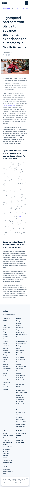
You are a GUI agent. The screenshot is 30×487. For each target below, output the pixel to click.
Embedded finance (21, 334)
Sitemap (5, 458)
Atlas (4, 325)
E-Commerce (20, 332)
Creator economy (21, 359)
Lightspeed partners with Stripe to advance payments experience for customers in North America (14, 32)
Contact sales (20, 442)
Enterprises (19, 321)
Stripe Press (19, 440)
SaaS (17, 355)
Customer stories (8, 435)
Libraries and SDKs (21, 422)
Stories (19, 9)
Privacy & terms (7, 447)
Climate (5, 339)
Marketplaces (20, 346)
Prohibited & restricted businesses (6, 451)
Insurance (19, 371)
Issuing (5, 359)
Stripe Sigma (6, 382)
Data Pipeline (6, 346)
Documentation (20, 412)
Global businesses (21, 341)
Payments (6, 371)
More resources (7, 462)
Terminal (5, 387)
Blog (4, 438)
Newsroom (6, 9)
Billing (4, 332)
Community (6, 440)
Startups (18, 323)
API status (19, 417)
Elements (5, 348)
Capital (5, 334)
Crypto (5, 343)
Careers (18, 435)
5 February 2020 (7, 52)
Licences (5, 455)
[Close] (27, 479)
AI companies (20, 357)
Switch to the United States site (12, 483)
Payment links (7, 368)
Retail (18, 386)
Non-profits (19, 377)
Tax (4, 384)
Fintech (18, 362)
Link (4, 362)
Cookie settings (7, 460)
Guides (5, 433)
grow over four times (9, 105)
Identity (5, 355)
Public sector (20, 384)
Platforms (19, 352)
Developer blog (20, 426)
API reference (20, 415)
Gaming (18, 364)
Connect (5, 341)
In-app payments (21, 343)
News (14, 9)
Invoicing (5, 357)
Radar (4, 375)
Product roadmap (21, 433)
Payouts (5, 373)
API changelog (20, 419)
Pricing (4, 323)
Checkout (5, 336)
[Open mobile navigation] (26, 3)
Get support (6, 469)
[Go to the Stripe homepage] (4, 311)
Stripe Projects (20, 424)
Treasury (5, 389)
